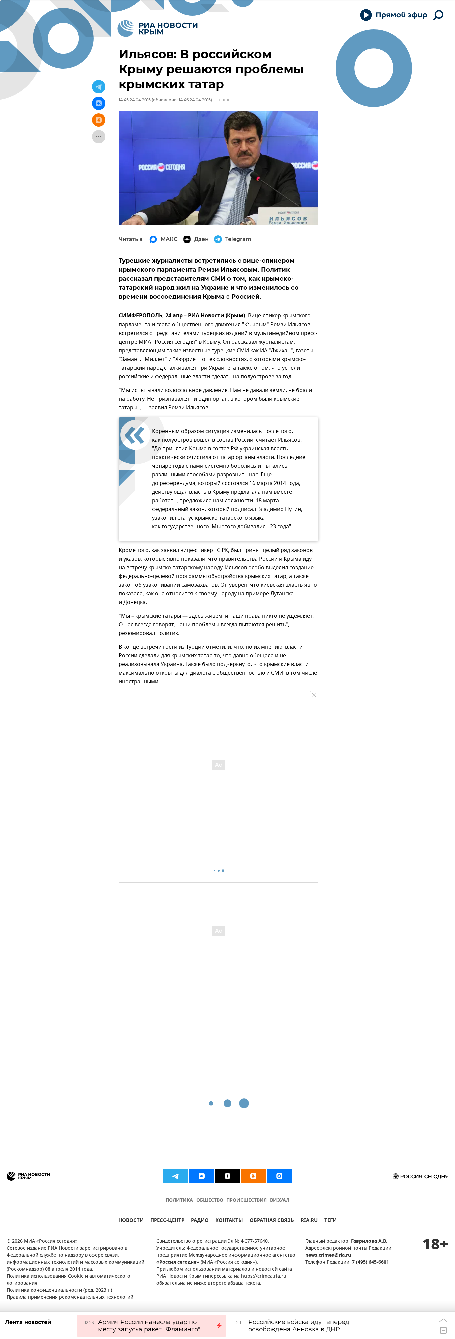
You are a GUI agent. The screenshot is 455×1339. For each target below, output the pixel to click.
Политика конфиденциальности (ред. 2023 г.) (59, 1290)
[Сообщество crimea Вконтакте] (201, 1176)
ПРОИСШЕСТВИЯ (247, 1200)
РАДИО (200, 1221)
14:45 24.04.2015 (135, 99)
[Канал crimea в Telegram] (175, 1176)
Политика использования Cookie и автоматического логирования (68, 1280)
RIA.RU (309, 1221)
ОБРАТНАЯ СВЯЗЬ (272, 1221)
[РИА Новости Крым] (157, 28)
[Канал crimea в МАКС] (279, 1176)
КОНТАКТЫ (229, 1221)
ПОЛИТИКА (179, 1200)
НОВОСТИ (131, 1221)
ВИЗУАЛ (279, 1200)
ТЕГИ (330, 1221)
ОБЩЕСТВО (209, 1200)
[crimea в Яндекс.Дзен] (227, 1176)
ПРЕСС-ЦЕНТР (167, 1221)
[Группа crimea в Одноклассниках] (253, 1176)
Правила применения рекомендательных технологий (70, 1297)
